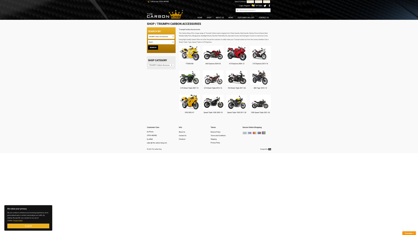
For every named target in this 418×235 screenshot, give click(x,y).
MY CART (257, 6)
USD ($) (258, 2)
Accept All (28, 226)
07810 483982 (164, 1)
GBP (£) (250, 2)
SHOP (151, 23)
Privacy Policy (18, 220)
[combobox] (161, 65)
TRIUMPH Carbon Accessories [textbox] (161, 65)
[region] (28, 218)
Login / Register (244, 6)
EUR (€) (266, 2)
